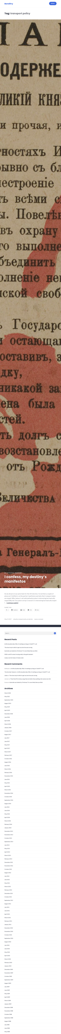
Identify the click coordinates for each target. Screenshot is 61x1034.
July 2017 (6, 738)
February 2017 (8, 755)
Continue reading (12, 603)
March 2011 (7, 917)
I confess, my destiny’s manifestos (25, 579)
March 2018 (7, 724)
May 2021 (7, 696)
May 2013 (7, 848)
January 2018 (7, 727)
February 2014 (8, 824)
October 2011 (8, 897)
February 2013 (8, 859)
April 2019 (7, 710)
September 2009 (8, 979)
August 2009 (7, 983)
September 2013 (8, 841)
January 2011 (7, 924)
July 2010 (6, 945)
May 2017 (7, 745)
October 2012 (8, 869)
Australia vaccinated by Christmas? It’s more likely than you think (20, 651)
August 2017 (7, 734)
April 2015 (7, 786)
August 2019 (7, 703)
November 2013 (8, 834)
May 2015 (7, 783)
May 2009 (7, 993)
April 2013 (7, 852)
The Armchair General (10, 672)
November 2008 (8, 1011)
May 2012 (7, 883)
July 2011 (6, 907)
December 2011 (8, 893)
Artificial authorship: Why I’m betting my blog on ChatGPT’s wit (20, 644)
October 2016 (8, 758)
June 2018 (7, 717)
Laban (6, 675)
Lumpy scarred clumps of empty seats (14, 657)
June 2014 (7, 810)
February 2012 (8, 890)
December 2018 (8, 713)
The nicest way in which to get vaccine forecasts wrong (18, 647)
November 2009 (8, 973)
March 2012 (7, 886)
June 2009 (7, 990)
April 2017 (7, 748)
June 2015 (7, 779)
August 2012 (7, 872)
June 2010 (7, 948)
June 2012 (7, 879)
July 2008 (6, 1024)
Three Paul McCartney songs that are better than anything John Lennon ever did (30, 679)
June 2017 (7, 741)
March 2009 (7, 1000)
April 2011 (7, 914)
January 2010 (7, 966)
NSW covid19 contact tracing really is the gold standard (18, 654)
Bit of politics (9, 573)
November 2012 (8, 865)
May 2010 (7, 952)
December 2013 (8, 831)
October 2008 (8, 1014)
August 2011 (7, 903)
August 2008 (7, 1021)
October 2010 (8, 935)
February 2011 (8, 921)
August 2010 (7, 941)
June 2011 (7, 910)
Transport (18, 573)
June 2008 (7, 1028)
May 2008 (7, 1031)
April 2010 (7, 955)
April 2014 (7, 817)
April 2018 (7, 720)
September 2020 (8, 700)
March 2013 (7, 855)
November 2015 (8, 776)
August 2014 (7, 803)
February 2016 (8, 772)
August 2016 (7, 762)
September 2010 (8, 938)
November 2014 (8, 793)
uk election (30, 619)
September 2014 (8, 800)
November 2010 (8, 931)
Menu (53, 3)
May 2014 (7, 814)
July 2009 (6, 986)
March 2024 (7, 693)
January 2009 (7, 1004)
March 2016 (7, 769)
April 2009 (7, 997)
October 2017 (8, 731)
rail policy (15, 619)
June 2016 (7, 765)
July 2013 (6, 845)
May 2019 (7, 707)
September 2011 (8, 900)
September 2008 (8, 1017)
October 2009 (8, 976)
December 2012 (8, 862)
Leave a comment (38, 619)
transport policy (23, 619)
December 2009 (8, 969)
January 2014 (7, 827)
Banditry (8, 3)
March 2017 (7, 751)
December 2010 (8, 928)
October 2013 (8, 838)
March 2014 (7, 821)
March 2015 (7, 789)
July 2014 (6, 807)
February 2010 (8, 962)
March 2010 (7, 959)
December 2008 (8, 1007)
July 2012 (6, 876)
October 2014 (8, 796)
